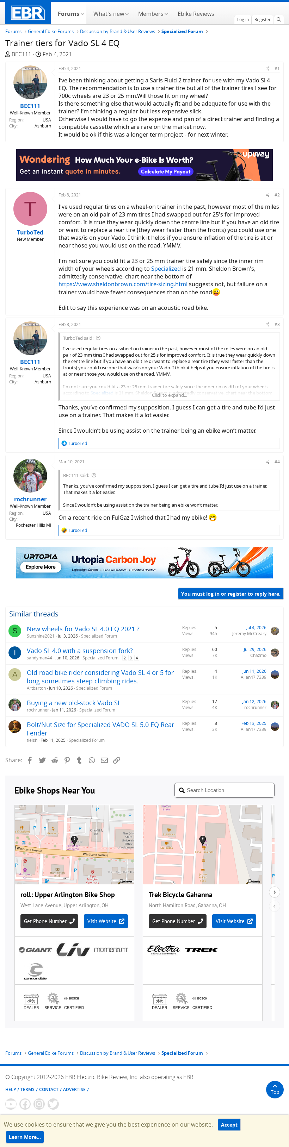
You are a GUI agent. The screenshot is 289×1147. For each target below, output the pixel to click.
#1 (277, 68)
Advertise (74, 1089)
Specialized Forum (99, 636)
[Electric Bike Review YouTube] (11, 1104)
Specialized (166, 268)
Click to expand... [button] (169, 395)
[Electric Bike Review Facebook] (25, 1104)
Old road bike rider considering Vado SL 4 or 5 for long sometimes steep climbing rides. (100, 676)
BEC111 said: (76, 475)
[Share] (267, 68)
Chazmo (258, 655)
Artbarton (36, 688)
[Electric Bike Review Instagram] (39, 1104)
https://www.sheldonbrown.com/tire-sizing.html (123, 284)
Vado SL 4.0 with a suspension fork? (80, 650)
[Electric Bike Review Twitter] (53, 1104)
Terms (27, 1089)
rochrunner (38, 710)
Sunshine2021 (41, 636)
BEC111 (21, 54)
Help (10, 1089)
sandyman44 (39, 658)
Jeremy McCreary (249, 634)
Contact (49, 1089)
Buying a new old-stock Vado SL (74, 702)
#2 (277, 195)
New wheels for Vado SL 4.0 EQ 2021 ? (83, 629)
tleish (32, 740)
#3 (277, 324)
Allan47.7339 (253, 677)
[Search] (279, 19)
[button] (82, 13)
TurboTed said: (78, 338)
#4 (277, 462)
